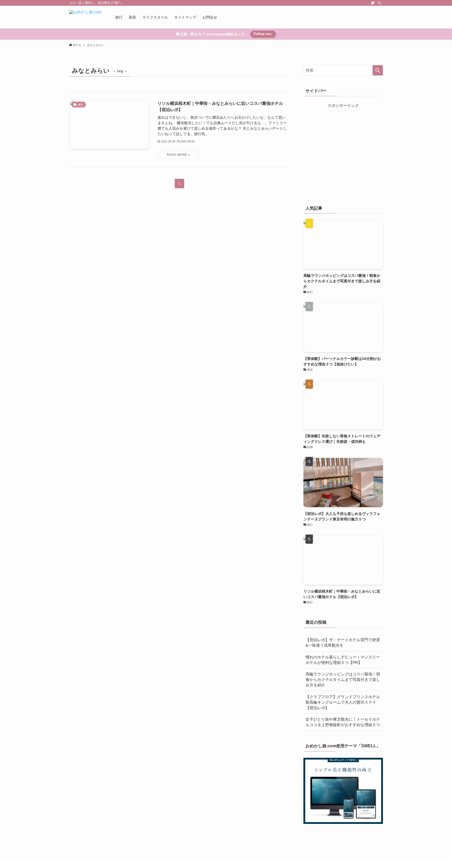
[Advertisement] (343, 154)
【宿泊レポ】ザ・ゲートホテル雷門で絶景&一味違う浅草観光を (343, 642)
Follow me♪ (263, 34)
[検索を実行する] (377, 70)
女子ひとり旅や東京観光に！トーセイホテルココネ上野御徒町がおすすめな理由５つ (343, 722)
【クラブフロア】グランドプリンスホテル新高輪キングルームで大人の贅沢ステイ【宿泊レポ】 (343, 702)
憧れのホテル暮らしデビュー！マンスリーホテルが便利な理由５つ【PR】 (343, 660)
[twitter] (372, 3)
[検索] (379, 3)
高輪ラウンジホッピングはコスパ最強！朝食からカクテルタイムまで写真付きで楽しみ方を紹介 (343, 679)
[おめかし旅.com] (85, 17)
